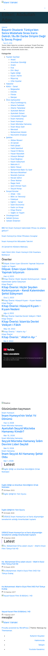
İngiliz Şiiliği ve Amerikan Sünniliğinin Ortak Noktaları (20, 486)
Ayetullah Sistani (17, 113)
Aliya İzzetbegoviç (18, 102)
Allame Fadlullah (17, 105)
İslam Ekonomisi (17, 205)
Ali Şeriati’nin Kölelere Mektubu (15, 247)
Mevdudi (14, 129)
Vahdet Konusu (12, 218)
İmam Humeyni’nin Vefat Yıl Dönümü (19, 417)
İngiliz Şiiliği (16, 73)
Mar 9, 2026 (9, 448)
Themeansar (7, 630)
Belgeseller (15, 89)
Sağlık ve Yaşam (17, 213)
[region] (24, 388)
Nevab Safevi (16, 178)
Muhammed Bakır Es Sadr (21, 170)
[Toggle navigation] (5, 7)
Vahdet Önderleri (13, 221)
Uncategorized (12, 215)
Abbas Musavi (16, 140)
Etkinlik (14, 92)
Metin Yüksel (16, 167)
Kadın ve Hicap (17, 207)
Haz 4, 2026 (9, 423)
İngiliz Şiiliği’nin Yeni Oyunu (13, 510)
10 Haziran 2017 (10, 592)
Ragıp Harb (15, 183)
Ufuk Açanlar (16, 81)
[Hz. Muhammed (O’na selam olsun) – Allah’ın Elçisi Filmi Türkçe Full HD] (24, 551)
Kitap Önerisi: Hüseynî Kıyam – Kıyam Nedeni (21, 307)
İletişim (42, 645)
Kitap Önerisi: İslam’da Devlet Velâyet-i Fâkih (20, 323)
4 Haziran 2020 (9, 538)
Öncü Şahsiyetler (13, 100)
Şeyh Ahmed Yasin (18, 186)
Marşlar (14, 97)
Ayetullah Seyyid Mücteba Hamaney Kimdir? (18, 430)
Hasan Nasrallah (17, 153)
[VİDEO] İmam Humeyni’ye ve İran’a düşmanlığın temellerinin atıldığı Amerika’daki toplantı (22, 534)
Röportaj (14, 78)
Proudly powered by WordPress (15, 628)
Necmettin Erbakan (19, 135)
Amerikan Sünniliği (18, 62)
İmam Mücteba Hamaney (21, 124)
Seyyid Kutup (16, 188)
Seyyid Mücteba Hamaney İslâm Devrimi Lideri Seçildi (22, 442)
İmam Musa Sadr (18, 127)
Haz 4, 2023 (9, 276)
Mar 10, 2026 (9, 435)
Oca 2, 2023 (9, 297)
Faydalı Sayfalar (13, 57)
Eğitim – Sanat (17, 202)
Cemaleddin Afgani (19, 116)
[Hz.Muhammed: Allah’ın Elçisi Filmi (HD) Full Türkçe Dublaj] (24, 576)
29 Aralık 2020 (9, 513)
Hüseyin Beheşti (17, 156)
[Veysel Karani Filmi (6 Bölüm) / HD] (24, 601)
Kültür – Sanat (12, 86)
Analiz (13, 65)
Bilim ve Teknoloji (18, 196)
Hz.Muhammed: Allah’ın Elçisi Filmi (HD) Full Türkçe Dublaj (23, 588)
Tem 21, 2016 (7, 43)
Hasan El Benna (17, 151)
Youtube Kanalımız (37, 649)
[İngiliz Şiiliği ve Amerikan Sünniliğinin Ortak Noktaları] (24, 474)
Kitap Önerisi (16, 210)
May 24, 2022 (9, 329)
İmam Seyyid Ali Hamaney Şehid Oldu (22, 455)
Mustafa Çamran (18, 175)
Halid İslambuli (17, 148)
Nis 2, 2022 (8, 341)
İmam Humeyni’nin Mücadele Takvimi (17, 241)
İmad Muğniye (16, 159)
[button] (3, 10)
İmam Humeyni (17, 121)
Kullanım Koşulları (37, 636)
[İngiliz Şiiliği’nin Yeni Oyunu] (24, 499)
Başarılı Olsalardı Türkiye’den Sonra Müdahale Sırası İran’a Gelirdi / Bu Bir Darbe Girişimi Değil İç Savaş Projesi (24, 34)
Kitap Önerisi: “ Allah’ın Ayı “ (19, 337)
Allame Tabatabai (18, 108)
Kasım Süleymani (18, 162)
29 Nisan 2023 (9, 490)
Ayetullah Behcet (18, 110)
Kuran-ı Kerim (16, 76)
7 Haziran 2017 (9, 615)
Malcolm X (15, 164)
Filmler (13, 94)
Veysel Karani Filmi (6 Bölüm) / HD (16, 612)
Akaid (13, 59)
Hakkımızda (40, 640)
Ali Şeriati (15, 143)
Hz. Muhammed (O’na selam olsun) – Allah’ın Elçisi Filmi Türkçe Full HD (23, 563)
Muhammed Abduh (18, 132)
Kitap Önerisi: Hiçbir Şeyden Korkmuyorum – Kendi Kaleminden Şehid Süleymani (23, 290)
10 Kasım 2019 (9, 567)
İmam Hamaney (17, 119)
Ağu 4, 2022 (9, 313)
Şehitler (9, 137)
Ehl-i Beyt (15, 70)
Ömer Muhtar (16, 180)
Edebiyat (14, 199)
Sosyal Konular (12, 191)
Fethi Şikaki (15, 145)
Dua (12, 67)
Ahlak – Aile (15, 194)
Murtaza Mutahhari (19, 172)
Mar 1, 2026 (9, 461)
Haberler (4, 27)
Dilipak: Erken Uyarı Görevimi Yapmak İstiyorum (20, 270)
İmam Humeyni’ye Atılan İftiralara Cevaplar (20, 236)
